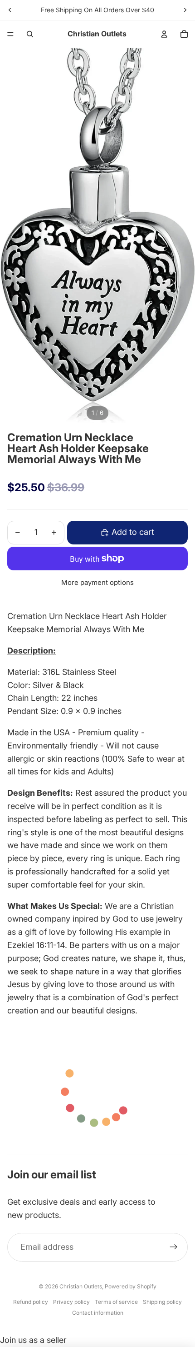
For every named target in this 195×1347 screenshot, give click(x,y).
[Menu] (10, 34)
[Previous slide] (10, 10)
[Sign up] (173, 1247)
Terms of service (116, 1301)
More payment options (97, 582)
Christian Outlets (80, 1286)
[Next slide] (185, 10)
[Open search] (30, 34)
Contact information (97, 1312)
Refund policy (30, 1301)
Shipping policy (162, 1301)
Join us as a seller (33, 1340)
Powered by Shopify (130, 1286)
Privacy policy (71, 1301)
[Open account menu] (164, 34)
